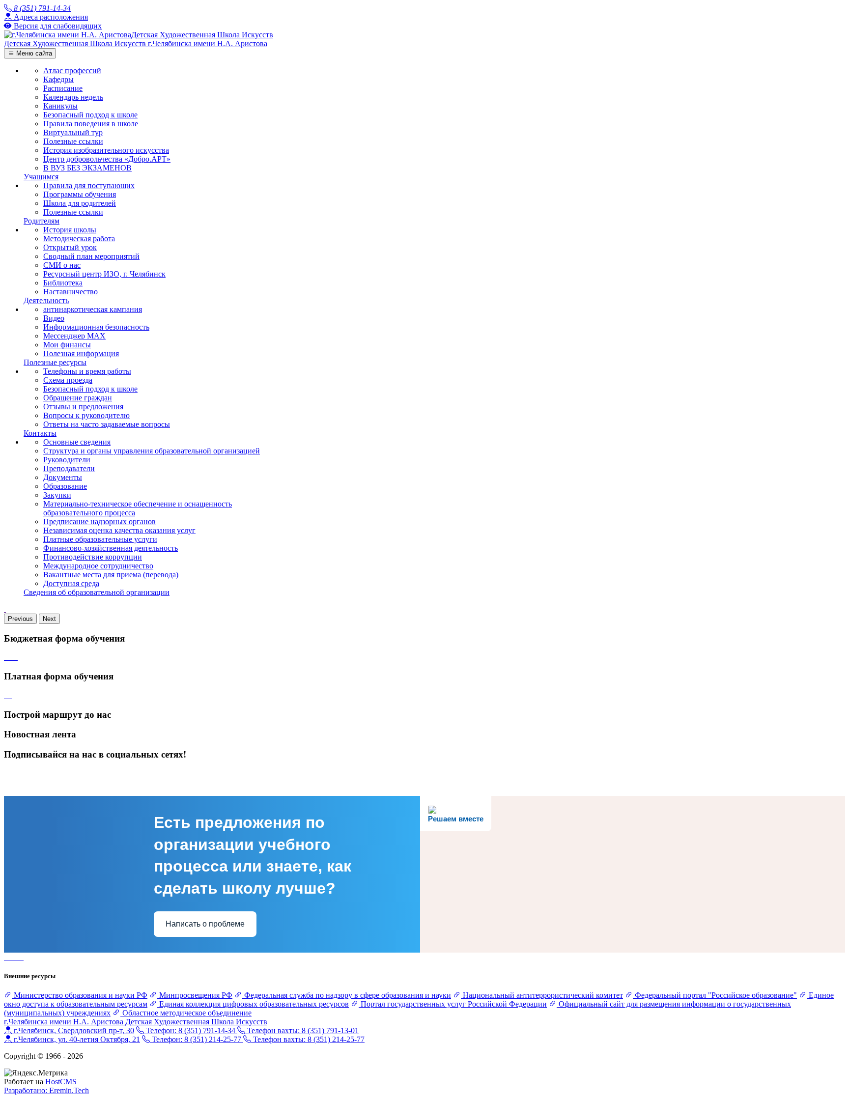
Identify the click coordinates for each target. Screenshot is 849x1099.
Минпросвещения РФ (194, 995)
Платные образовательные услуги (100, 539)
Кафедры (58, 79)
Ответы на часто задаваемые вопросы (106, 424)
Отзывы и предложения (83, 406)
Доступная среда (71, 583)
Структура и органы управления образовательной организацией (151, 451)
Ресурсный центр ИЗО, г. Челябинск (104, 274)
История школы (69, 229)
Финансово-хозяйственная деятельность (110, 548)
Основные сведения (77, 442)
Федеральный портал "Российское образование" (715, 995)
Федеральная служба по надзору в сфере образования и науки (346, 995)
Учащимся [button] (41, 176)
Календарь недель (73, 97)
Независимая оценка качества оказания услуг (119, 530)
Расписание (63, 88)
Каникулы (60, 106)
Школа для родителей (79, 203)
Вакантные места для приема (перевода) (110, 574)
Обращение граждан (77, 398)
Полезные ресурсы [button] (55, 362)
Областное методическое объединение (186, 1013)
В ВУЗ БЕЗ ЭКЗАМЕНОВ (87, 168)
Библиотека (63, 283)
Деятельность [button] (46, 300)
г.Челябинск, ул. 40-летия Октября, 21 (76, 1039)
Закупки (57, 495)
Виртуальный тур (73, 132)
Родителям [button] (41, 221)
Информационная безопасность (96, 327)
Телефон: (189, 1030)
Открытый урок (70, 247)
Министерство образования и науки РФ (79, 995)
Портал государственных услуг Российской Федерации (453, 1004)
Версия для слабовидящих (57, 26)
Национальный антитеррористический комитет (542, 995)
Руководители (66, 459)
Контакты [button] (40, 433)
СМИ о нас (62, 265)
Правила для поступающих (89, 185)
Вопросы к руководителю (86, 415)
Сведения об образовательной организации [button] (97, 592)
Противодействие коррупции (92, 557)
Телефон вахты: (302, 1030)
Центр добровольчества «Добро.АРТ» (106, 159)
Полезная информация (81, 353)
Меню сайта (33, 53)
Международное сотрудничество (98, 566)
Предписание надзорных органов (99, 521)
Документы (62, 477)
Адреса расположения (50, 17)
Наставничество (70, 291)
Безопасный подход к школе (90, 115)
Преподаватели (69, 468)
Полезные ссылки (73, 141)
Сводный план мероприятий (91, 256)
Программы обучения (79, 194)
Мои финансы (67, 344)
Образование (65, 486)
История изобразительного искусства (106, 150)
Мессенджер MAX (74, 336)
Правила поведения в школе (90, 123)
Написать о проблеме (205, 924)
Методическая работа (79, 238)
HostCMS (61, 1081)
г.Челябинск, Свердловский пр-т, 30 (73, 1030)
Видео (53, 318)
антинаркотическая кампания (92, 309)
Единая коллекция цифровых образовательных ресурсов (253, 1004)
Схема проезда (67, 380)
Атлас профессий (72, 70)
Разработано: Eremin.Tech (46, 1090)
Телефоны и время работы (87, 371)
